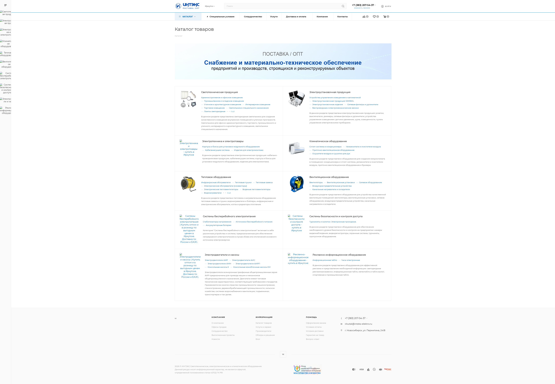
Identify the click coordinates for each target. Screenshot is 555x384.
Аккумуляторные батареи (218, 225)
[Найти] (343, 6)
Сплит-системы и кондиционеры (325, 146)
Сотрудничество (219, 331)
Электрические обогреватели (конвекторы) (225, 186)
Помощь (311, 317)
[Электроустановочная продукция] (5, 22)
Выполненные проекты (223, 335)
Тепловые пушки (243, 182)
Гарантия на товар (315, 335)
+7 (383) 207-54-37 (363, 5)
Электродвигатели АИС (243, 260)
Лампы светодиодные (214, 111)
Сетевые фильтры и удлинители (362, 104)
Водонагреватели (213, 193)
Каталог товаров (264, 323)
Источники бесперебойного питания (254, 222)
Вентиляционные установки (341, 182)
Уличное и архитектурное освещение (222, 104)
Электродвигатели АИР (216, 260)
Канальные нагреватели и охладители (331, 189)
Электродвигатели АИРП (248, 263)
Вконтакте (283, 354)
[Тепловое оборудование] (5, 54)
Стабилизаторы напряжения (217, 222)
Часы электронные (350, 260)
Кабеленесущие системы (217, 150)
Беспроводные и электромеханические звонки (335, 108)
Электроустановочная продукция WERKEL (333, 101)
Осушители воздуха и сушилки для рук (331, 153)
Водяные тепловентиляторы (256, 189)
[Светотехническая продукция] (5, 13)
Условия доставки (314, 331)
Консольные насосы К (218, 267)
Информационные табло (325, 260)
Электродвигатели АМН (219, 263)
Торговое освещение (214, 108)
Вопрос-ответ (312, 339)
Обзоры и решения (265, 335)
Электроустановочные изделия (327, 104)
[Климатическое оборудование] (5, 44)
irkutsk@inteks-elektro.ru (358, 323)
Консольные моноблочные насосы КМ (252, 267)
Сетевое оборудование (370, 182)
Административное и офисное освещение (222, 97)
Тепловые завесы (264, 182)
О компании (218, 323)
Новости (216, 339)
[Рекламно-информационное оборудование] (5, 111)
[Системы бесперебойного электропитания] (5, 76)
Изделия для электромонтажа (248, 150)
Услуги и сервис (263, 327)
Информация (264, 317)
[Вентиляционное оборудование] (5, 64)
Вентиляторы (316, 182)
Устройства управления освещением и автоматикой (335, 97)
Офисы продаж (219, 327)
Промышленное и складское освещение (224, 101)
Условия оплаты (314, 327)
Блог (258, 339)
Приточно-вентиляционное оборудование (333, 150)
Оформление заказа (316, 323)
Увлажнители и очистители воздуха (363, 146)
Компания (218, 317)
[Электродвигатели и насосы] (5, 100)
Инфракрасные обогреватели (216, 182)
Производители (263, 331)
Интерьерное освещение (257, 104)
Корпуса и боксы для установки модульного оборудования (231, 146)
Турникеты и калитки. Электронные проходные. (332, 222)
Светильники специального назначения (249, 108)
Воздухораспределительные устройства (332, 186)
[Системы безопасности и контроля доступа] (5, 89)
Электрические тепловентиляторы (221, 189)
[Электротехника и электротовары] (5, 32)
